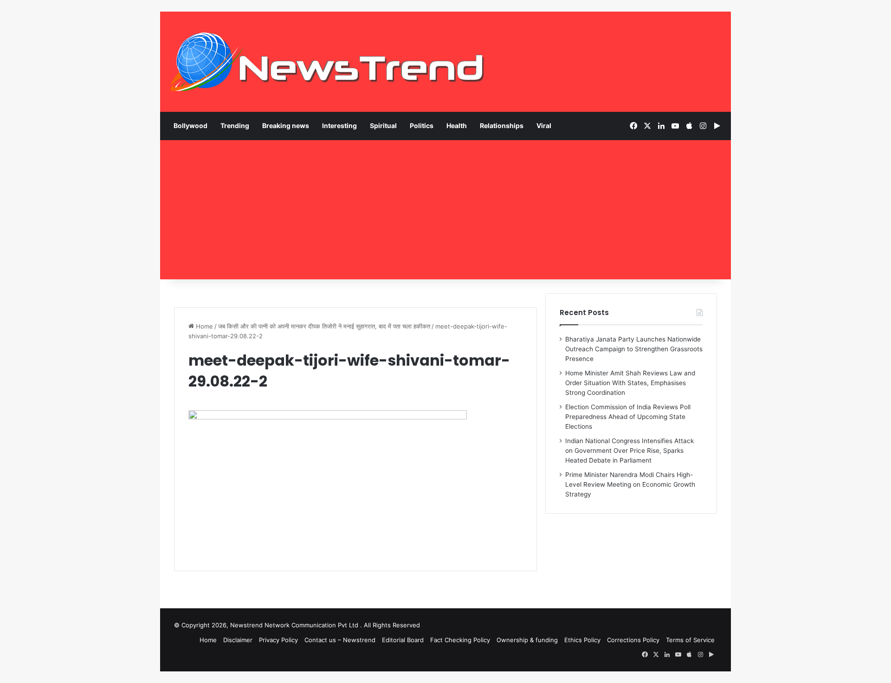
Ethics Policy (582, 640)
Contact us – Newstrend (339, 640)
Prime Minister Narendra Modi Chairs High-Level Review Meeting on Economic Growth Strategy (630, 484)
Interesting (339, 125)
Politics (421, 125)
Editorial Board (403, 640)
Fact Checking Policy (460, 640)
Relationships (501, 125)
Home (203, 326)
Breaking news (285, 125)
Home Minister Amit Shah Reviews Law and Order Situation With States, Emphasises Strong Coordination (630, 382)
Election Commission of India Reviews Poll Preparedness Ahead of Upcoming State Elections (628, 416)
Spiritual (383, 125)
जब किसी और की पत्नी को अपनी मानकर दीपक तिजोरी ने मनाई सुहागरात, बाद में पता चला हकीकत (324, 326)
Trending (234, 125)
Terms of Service (690, 640)
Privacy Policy (278, 640)
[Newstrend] (327, 61)
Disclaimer (237, 640)
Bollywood (190, 125)
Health (456, 125)
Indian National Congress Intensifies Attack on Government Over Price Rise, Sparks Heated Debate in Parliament (629, 450)
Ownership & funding (527, 640)
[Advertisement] (445, 210)
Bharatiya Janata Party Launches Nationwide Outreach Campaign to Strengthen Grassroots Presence (634, 348)
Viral (543, 125)
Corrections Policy (633, 640)
